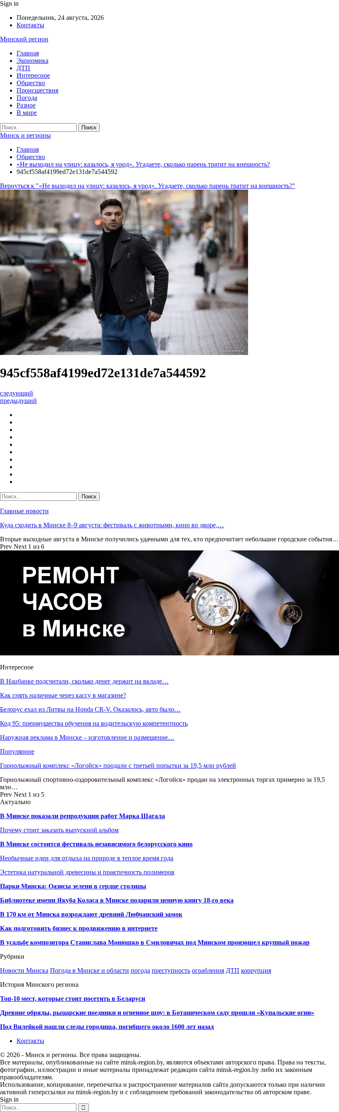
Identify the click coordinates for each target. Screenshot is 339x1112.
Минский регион (24, 39)
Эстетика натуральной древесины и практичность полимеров (87, 872)
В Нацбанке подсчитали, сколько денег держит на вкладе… (84, 681)
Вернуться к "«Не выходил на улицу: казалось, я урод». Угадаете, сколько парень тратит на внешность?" (147, 185)
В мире (27, 112)
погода (140, 970)
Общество (31, 82)
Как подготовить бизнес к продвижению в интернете (79, 928)
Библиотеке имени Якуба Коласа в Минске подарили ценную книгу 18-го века (117, 900)
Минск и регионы (25, 135)
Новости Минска (24, 970)
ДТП (23, 67)
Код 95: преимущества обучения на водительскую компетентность (94, 723)
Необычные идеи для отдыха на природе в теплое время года (86, 858)
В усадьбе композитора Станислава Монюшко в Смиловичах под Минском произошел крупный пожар (155, 942)
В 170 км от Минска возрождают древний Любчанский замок (91, 914)
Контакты (30, 25)
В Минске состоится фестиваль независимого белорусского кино (96, 844)
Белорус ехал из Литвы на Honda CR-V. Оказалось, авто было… (90, 709)
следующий (16, 393)
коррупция (256, 970)
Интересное (33, 75)
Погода (27, 97)
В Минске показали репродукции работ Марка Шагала (82, 815)
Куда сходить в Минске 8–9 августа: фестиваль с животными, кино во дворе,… (112, 525)
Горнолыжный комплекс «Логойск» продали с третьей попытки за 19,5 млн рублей (118, 765)
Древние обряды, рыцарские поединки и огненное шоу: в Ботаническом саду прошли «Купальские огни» (157, 1012)
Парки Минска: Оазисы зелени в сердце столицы (73, 886)
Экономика (32, 60)
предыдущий (18, 400)
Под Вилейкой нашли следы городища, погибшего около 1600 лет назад (107, 1026)
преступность (171, 970)
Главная (28, 53)
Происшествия (37, 90)
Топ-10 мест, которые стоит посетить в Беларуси (72, 998)
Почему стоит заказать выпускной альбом (59, 829)
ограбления (208, 970)
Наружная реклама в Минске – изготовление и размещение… (87, 737)
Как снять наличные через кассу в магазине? (63, 695)
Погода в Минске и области (89, 970)
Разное (26, 105)
